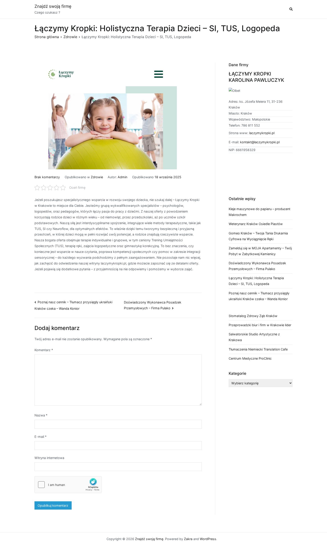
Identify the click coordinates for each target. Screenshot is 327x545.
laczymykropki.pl (262, 133)
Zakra (188, 539)
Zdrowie (97, 177)
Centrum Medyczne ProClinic (250, 358)
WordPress (208, 539)
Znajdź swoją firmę (52, 6)
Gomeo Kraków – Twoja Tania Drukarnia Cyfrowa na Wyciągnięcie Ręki (258, 236)
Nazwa (40, 415)
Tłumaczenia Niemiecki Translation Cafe (258, 349)
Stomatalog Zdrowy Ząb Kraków (253, 316)
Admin (122, 177)
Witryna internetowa (49, 458)
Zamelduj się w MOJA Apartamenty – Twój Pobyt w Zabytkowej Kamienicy (260, 251)
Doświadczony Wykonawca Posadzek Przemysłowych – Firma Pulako (257, 266)
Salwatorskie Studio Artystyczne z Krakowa (254, 337)
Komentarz (43, 350)
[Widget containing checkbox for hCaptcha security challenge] (68, 484)
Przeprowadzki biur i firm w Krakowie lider (260, 325)
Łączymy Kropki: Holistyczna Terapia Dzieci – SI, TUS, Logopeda (256, 281)
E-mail (40, 436)
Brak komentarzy (47, 177)
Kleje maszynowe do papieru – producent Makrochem (259, 212)
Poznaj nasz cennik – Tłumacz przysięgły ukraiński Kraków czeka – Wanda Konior (259, 296)
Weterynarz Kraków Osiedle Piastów (256, 224)
